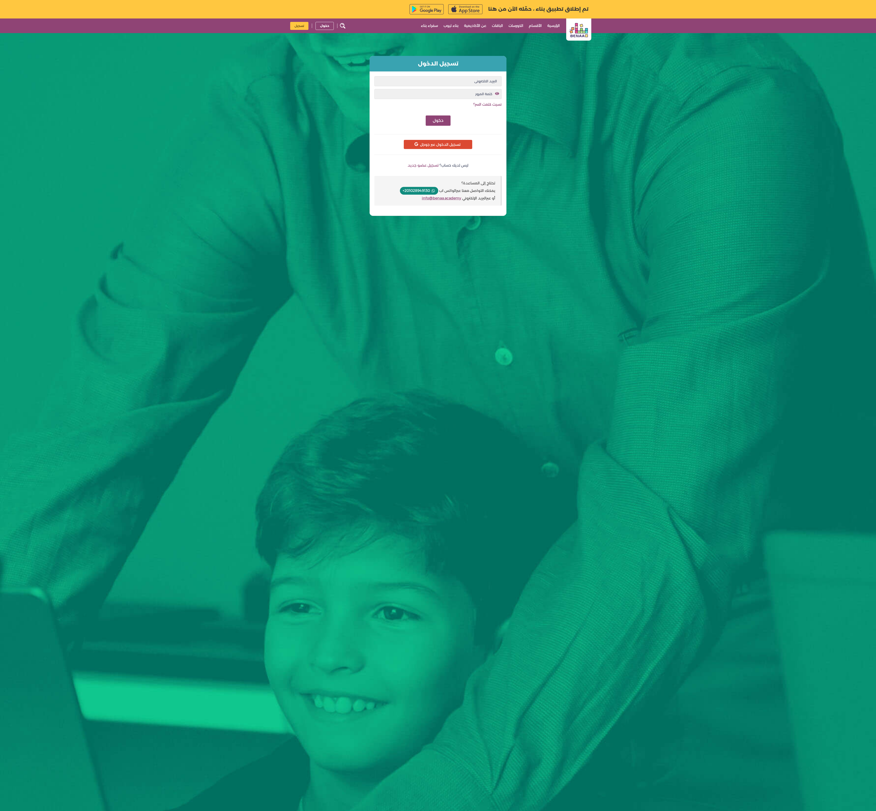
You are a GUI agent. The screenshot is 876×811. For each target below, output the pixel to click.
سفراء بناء (429, 26)
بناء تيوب (451, 26)
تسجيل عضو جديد (423, 165)
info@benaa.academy (441, 198)
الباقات (497, 26)
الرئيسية (553, 26)
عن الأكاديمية (475, 26)
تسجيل (299, 26)
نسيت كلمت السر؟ (487, 104)
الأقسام (535, 26)
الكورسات (515, 26)
